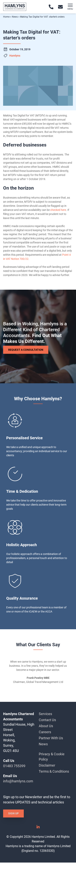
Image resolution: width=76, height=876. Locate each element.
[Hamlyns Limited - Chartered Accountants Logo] (14, 7)
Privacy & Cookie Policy (52, 756)
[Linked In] (38, 828)
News (15, 16)
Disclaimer (47, 765)
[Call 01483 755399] (51, 6)
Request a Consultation (25, 349)
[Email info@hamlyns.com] (60, 6)
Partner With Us (51, 738)
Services (45, 714)
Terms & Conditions (54, 771)
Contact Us (47, 720)
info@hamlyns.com (18, 781)
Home (6, 16)
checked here (58, 209)
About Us (46, 726)
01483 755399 (14, 766)
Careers (45, 732)
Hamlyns (14, 55)
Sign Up (13, 813)
